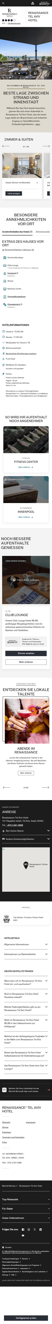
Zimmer (5, 1127)
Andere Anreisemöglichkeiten (20, 839)
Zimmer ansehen (26, 653)
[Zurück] (5, 146)
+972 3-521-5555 (14, 825)
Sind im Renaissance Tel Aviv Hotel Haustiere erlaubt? (21, 995)
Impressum (30, 1122)
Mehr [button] (38, 124)
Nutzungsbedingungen (10, 1262)
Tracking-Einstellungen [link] (10, 1259)
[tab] (17, 232)
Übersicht (6, 1122)
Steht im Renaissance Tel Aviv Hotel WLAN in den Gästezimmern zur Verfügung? (21, 1023)
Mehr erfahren (24, 467)
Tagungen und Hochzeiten (13, 1137)
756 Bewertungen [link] (14, 23)
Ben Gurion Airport (15, 831)
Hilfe (13, 1275)
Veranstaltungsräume (16, 296)
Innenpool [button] (11, 273)
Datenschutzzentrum (9, 1268)
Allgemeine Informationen (16, 944)
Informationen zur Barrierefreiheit (20, 954)
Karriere (25, 1259)
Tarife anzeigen (14, 193)
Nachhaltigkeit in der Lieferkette (34, 1272)
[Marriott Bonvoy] (43, 3)
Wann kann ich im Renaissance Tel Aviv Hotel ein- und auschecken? (23, 982)
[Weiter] (46, 146)
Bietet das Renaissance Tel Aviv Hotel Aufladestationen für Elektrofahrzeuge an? (24, 1054)
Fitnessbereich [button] (13, 304)
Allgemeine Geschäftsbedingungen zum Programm (20, 1265)
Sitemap (5, 1275)
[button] (32, 3)
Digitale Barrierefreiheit (10, 1272)
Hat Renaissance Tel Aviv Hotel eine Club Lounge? (24, 1067)
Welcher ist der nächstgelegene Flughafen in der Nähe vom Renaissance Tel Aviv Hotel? (24, 1039)
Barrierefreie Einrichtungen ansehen (21, 353)
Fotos (4, 1142)
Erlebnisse (6, 1132)
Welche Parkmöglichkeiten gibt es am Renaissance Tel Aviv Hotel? (22, 1008)
